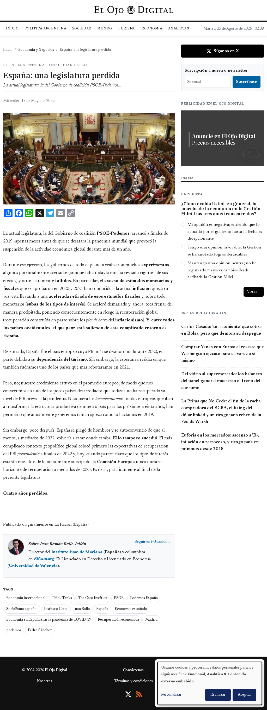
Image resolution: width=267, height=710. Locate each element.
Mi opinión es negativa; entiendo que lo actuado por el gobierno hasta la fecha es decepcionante (224, 232)
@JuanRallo (161, 542)
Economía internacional (25, 598)
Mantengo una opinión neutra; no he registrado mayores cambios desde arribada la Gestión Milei (221, 270)
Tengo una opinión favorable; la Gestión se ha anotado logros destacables (224, 250)
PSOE (119, 598)
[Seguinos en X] (128, 694)
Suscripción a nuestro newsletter (216, 70)
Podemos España (144, 598)
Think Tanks (62, 598)
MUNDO (104, 28)
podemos (13, 630)
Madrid (151, 620)
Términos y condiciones (133, 681)
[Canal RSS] (139, 694)
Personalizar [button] (171, 695)
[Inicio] (133, 10)
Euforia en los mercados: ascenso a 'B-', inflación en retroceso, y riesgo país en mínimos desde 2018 (220, 442)
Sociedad (82, 28)
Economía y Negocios (36, 50)
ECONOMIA (152, 28)
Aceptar (244, 695)
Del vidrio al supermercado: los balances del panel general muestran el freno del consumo (221, 381)
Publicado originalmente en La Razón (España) (46, 524)
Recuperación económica (118, 620)
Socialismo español (22, 609)
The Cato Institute (93, 598)
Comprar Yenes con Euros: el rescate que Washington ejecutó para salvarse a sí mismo (222, 354)
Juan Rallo (81, 609)
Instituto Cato (55, 609)
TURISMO (127, 28)
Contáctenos (133, 670)
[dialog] (209, 683)
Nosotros (44, 681)
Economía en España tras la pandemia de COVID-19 (48, 620)
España (102, 609)
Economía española (131, 609)
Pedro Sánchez (40, 630)
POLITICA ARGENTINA (45, 28)
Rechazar (218, 695)
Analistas (178, 28)
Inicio (12, 28)
